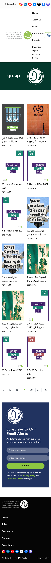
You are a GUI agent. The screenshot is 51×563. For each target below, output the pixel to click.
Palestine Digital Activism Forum (36, 52)
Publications (38, 33)
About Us (36, 19)
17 (10, 389)
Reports (36, 40)
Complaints (8, 545)
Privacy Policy (29, 475)
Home (35, 13)
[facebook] (43, 4)
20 (31, 389)
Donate (5, 538)
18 (17, 389)
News (35, 26)
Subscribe (11, 4)
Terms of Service (14, 478)
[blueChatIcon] (34, 4)
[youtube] (30, 4)
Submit (25, 466)
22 (45, 389)
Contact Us (7, 531)
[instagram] (21, 4)
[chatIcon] (48, 4)
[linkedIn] (25, 4)
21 (38, 389)
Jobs (4, 524)
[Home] (18, 35)
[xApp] (39, 4)
